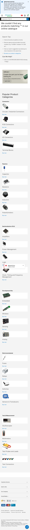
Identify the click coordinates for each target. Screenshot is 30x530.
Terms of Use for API (16, 512)
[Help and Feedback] (27, 527)
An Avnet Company (5, 520)
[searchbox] (14, 19)
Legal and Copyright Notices (16, 510)
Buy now (4, 114)
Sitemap (23, 512)
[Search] (28, 19)
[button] (2, 15)
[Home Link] (11, 15)
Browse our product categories (12, 53)
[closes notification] (28, 2)
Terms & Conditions (5, 512)
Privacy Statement (5, 510)
